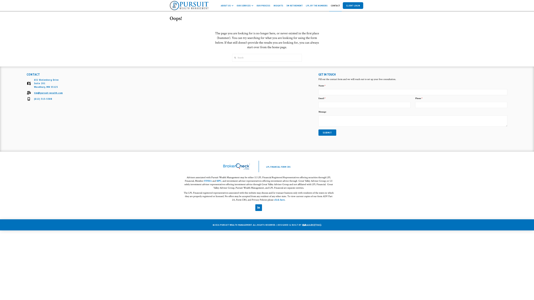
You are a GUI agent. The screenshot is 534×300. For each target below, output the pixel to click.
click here (279, 199)
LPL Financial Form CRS (278, 166)
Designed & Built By (290, 225)
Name (322, 85)
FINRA (208, 180)
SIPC (219, 180)
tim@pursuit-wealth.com (48, 92)
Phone (418, 98)
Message (322, 111)
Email (322, 98)
